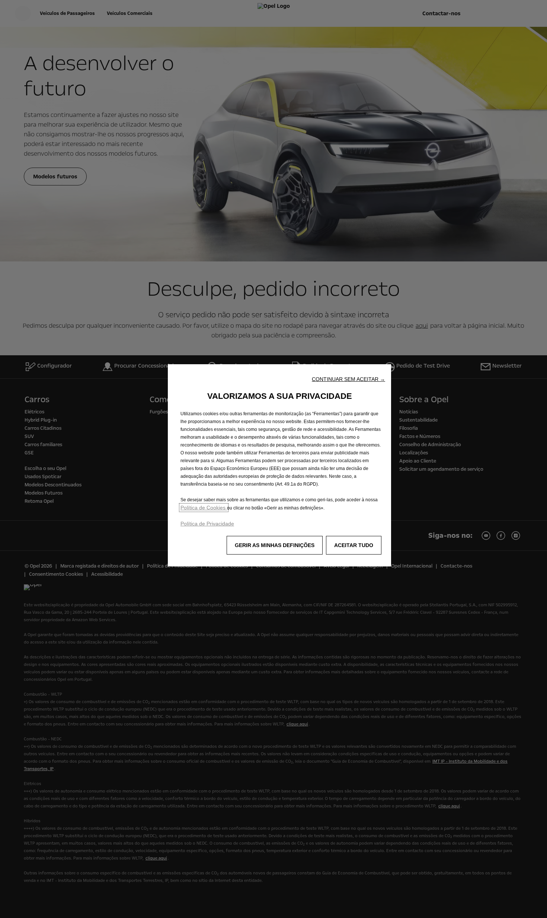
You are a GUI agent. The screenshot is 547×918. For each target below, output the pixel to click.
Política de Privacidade (207, 524)
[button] (348, 379)
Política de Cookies (203, 508)
